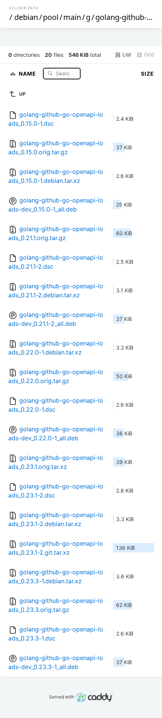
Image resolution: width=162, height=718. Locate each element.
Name (28, 73)
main (72, 17)
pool (50, 17)
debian (26, 17)
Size (147, 73)
